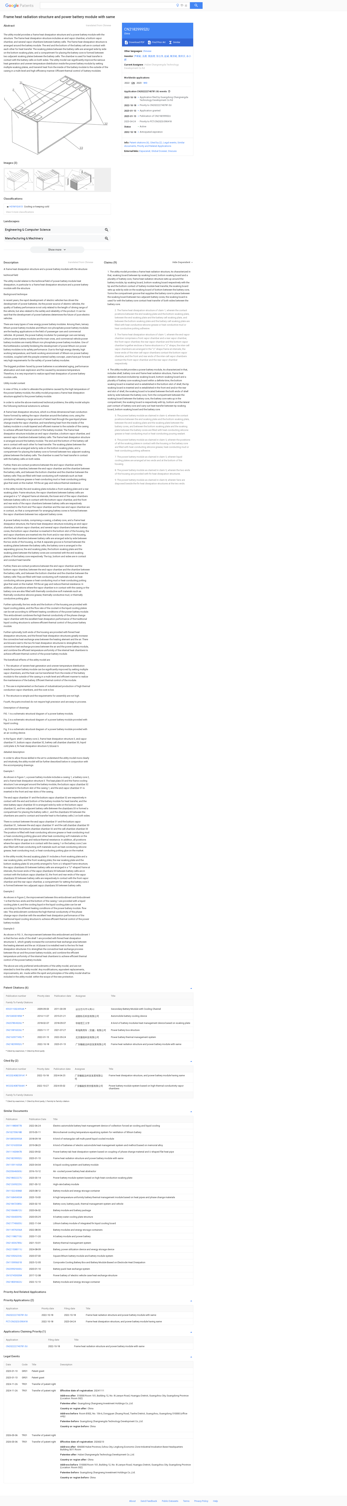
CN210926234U (14, 1256)
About (132, 1501)
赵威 (166, 56)
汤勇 (144, 56)
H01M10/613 (16, 206)
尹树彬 (137, 56)
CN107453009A (14, 1275)
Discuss (172, 151)
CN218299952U (14, 1044)
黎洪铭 (173, 56)
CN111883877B (14, 1125)
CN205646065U (14, 1171)
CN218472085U (14, 1203)
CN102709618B (14, 1132)
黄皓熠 (151, 56)
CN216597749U (14, 1037)
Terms (186, 1501)
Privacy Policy (201, 1501)
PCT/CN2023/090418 (16, 1321)
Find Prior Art (159, 42)
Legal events (169, 142)
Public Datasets (170, 1501)
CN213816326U (14, 1030)
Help (215, 1501)
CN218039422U (14, 1282)
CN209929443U (14, 1269)
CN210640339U (14, 1216)
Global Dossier (159, 151)
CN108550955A (14, 1138)
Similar (176, 42)
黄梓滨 (181, 56)
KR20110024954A (15, 1009)
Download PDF (136, 42)
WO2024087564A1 (16, 1085)
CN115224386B (14, 1190)
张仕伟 (159, 56)
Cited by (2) (156, 142)
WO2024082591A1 (16, 1075)
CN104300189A (14, 1016)
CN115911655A (14, 1164)
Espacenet (144, 151)
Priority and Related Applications (154, 146)
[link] (27, 206)
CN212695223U (14, 1184)
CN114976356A (14, 1229)
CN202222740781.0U (17, 1315)
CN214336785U (14, 1243)
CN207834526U (14, 1023)
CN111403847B (14, 1151)
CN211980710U (14, 1236)
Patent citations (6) (139, 142)
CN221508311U (14, 1249)
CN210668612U (14, 1210)
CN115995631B (14, 1262)
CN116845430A (14, 1197)
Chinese (147, 51)
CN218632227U (14, 1177)
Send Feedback (149, 1501)
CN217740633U (14, 1223)
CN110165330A (14, 1145)
